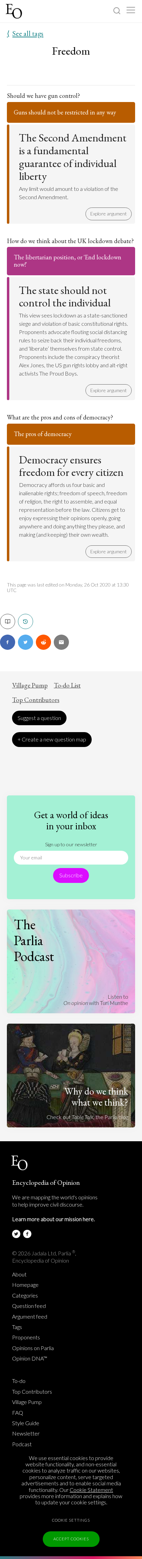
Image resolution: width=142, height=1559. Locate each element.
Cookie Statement (91, 1489)
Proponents (26, 1337)
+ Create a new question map (52, 739)
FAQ (17, 1413)
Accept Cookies (71, 1539)
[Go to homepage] (14, 11)
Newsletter (26, 1433)
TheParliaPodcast (34, 940)
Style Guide (25, 1423)
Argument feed (29, 1316)
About (19, 1274)
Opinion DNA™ (29, 1358)
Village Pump (30, 685)
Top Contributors (35, 700)
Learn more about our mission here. (53, 1219)
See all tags (25, 33)
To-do (19, 1381)
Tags (17, 1327)
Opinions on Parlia (33, 1348)
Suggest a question (39, 717)
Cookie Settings (71, 1520)
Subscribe (71, 875)
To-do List (67, 685)
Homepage (25, 1285)
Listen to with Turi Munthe (95, 999)
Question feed (29, 1306)
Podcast (22, 1444)
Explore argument (108, 213)
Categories (25, 1295)
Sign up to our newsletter (71, 844)
